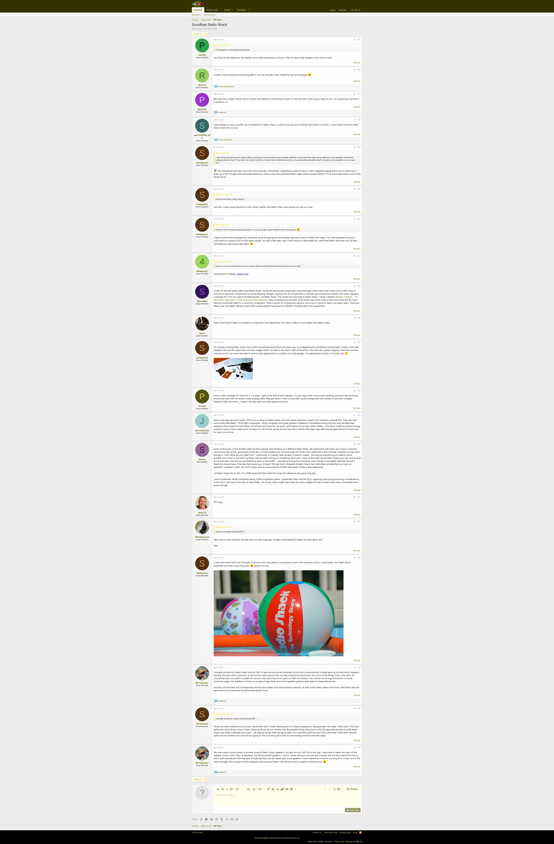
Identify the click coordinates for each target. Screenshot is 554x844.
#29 (359, 286)
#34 (359, 444)
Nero (202, 333)
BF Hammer (202, 682)
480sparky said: (222, 194)
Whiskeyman (202, 536)
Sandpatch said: (222, 261)
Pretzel (202, 406)
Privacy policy (345, 832)
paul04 (202, 54)
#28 (359, 256)
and (226, 86)
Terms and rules (330, 832)
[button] (220, 10)
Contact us (317, 832)
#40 (359, 747)
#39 (359, 708)
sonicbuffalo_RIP (202, 137)
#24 (359, 120)
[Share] (354, 39)
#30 (359, 318)
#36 (359, 521)
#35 (359, 497)
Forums (198, 9)
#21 (359, 39)
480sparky (202, 271)
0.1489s (341, 841)
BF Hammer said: (223, 714)
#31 (359, 342)
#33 (359, 415)
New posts (196, 14)
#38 (359, 667)
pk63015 (202, 109)
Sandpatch (198, 29)
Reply (358, 62)
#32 (359, 390)
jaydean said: (221, 45)
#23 (359, 94)
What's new (212, 9)
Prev (197, 33)
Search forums (209, 14)
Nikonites (198, 832)
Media (227, 9)
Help (355, 832)
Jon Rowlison (202, 430)
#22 (359, 69)
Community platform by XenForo (277, 838)
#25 (359, 147)
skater (202, 459)
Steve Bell (202, 301)
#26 (359, 189)
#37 (359, 557)
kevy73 (202, 512)
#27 (359, 219)
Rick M (202, 84)
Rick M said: (220, 153)
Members (242, 9)
